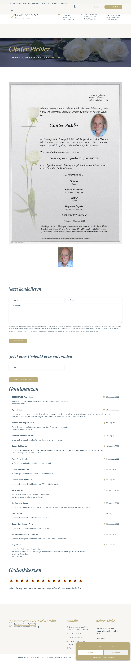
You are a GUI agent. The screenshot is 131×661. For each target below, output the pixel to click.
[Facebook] (38, 627)
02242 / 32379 (91, 20)
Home (12, 3)
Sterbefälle (21, 3)
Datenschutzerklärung (99, 657)
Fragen (54, 3)
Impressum (110, 657)
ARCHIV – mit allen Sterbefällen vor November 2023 (106, 630)
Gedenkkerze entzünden (23, 380)
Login (12, 10)
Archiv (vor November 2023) (33, 57)
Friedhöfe (45, 3)
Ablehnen (116, 653)
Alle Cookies (90, 653)
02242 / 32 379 (75, 634)
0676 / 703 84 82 (68, 19)
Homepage (13, 57)
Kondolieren (18, 341)
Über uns (63, 3)
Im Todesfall (33, 3)
